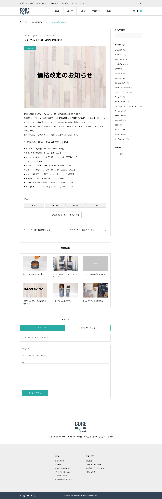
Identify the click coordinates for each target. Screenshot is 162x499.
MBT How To (119, 55)
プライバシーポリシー (93, 464)
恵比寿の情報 (119, 134)
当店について (59, 461)
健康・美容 (118, 120)
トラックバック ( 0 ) (88, 328)
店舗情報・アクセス (62, 475)
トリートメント (120, 101)
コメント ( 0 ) (42, 328)
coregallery (46, 36)
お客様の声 (118, 73)
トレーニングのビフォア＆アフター (127, 106)
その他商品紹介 (120, 83)
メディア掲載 (119, 115)
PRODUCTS (96, 11)
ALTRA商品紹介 (120, 50)
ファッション (119, 111)
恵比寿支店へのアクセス (63, 479)
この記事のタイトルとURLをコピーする (65, 215)
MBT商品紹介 (119, 64)
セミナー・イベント (121, 92)
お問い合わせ (90, 472)
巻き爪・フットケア (121, 129)
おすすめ (118, 69)
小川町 (117, 125)
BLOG (109, 11)
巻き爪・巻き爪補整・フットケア (66, 468)
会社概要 (89, 461)
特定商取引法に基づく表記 (95, 468)
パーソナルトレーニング (63, 472)
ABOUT (70, 11)
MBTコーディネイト (122, 59)
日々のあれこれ (120, 139)
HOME (57, 11)
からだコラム (119, 78)
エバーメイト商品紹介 (122, 87)
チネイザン (118, 97)
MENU (83, 11)
